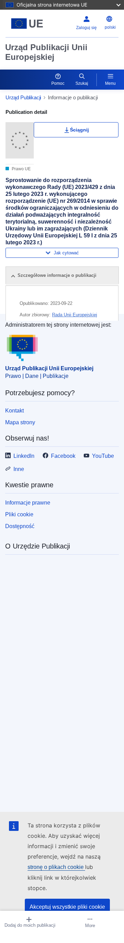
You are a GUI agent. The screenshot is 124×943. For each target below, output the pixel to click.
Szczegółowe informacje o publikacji (57, 275)
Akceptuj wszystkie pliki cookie (67, 907)
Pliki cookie (19, 514)
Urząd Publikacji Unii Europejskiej (46, 52)
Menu (110, 83)
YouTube (103, 456)
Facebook (63, 456)
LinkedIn (23, 456)
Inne (18, 469)
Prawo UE (21, 168)
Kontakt (14, 411)
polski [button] (110, 27)
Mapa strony (20, 422)
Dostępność (19, 526)
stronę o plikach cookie (56, 867)
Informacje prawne (27, 503)
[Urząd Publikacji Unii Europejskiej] (27, 23)
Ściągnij (79, 130)
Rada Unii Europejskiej (74, 314)
